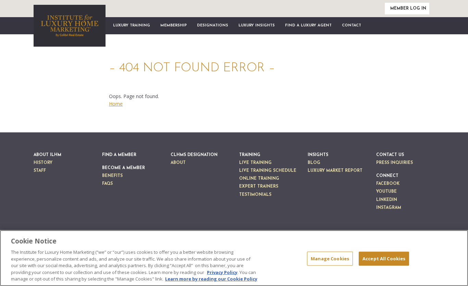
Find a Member (119, 155)
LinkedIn (386, 200)
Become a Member (123, 168)
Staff (40, 171)
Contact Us (390, 155)
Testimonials (255, 195)
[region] (234, 258)
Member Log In (408, 9)
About (178, 163)
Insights (318, 155)
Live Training (255, 163)
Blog (314, 163)
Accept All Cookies (383, 258)
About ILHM (47, 155)
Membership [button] (173, 25)
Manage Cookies (330, 258)
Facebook (387, 184)
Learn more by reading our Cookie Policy (211, 279)
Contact (351, 25)
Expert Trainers (258, 186)
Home (116, 103)
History (43, 163)
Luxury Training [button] (131, 25)
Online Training (259, 179)
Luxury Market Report (335, 171)
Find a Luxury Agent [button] (308, 25)
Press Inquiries (394, 163)
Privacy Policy (222, 272)
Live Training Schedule (267, 171)
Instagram (388, 208)
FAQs (107, 184)
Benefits (112, 176)
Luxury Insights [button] (256, 25)
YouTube (386, 192)
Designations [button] (212, 25)
